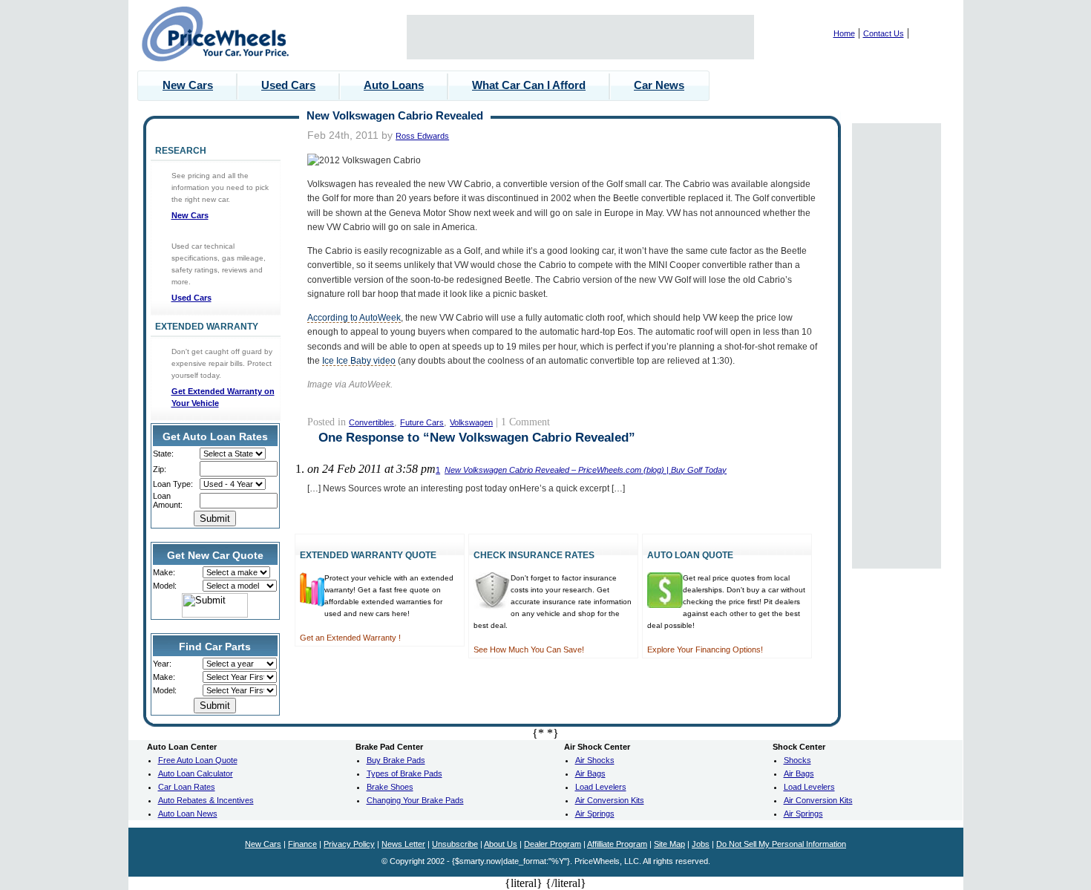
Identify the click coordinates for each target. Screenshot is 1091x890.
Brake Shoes (390, 786)
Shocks (797, 760)
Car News (659, 85)
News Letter (403, 844)
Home (844, 33)
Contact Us (883, 33)
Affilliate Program (617, 844)
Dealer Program (552, 844)
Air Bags (590, 773)
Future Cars (422, 422)
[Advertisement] (580, 37)
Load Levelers (600, 786)
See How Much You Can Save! (529, 649)
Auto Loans (394, 85)
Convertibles (371, 422)
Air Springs (595, 813)
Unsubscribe (455, 844)
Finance (302, 844)
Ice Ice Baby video (359, 360)
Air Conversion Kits (609, 800)
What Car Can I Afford (529, 85)
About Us (500, 844)
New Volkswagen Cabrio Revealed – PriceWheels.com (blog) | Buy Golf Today (586, 469)
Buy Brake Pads (396, 760)
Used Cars (288, 85)
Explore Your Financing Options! (705, 649)
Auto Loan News (187, 813)
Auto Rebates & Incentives (206, 800)
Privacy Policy (349, 844)
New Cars (188, 85)
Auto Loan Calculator (195, 773)
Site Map (669, 844)
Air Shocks (595, 760)
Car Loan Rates (186, 786)
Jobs (701, 844)
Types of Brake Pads (404, 773)
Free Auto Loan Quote (197, 760)
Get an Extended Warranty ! (350, 637)
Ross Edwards (422, 135)
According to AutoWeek (354, 317)
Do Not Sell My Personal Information (781, 844)
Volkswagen (471, 422)
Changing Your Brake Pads (415, 800)
